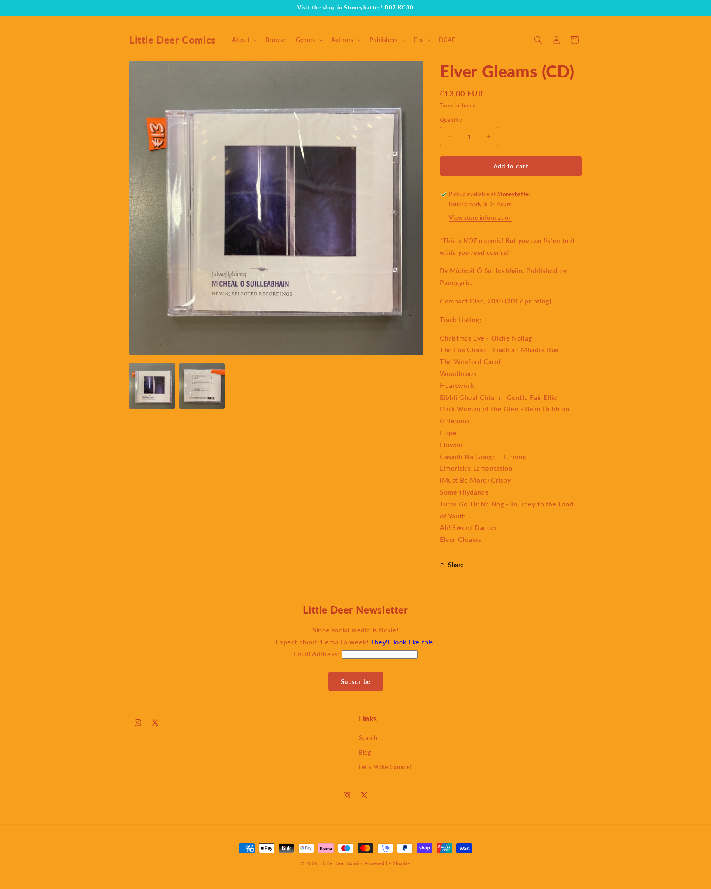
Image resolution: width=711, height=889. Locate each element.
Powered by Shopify (388, 863)
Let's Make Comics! (385, 766)
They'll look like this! (402, 642)
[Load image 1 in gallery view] (152, 386)
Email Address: (318, 654)
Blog (365, 752)
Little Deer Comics (341, 863)
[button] (243, 40)
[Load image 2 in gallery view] (202, 386)
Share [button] (456, 564)
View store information (480, 217)
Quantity (451, 120)
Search (368, 737)
